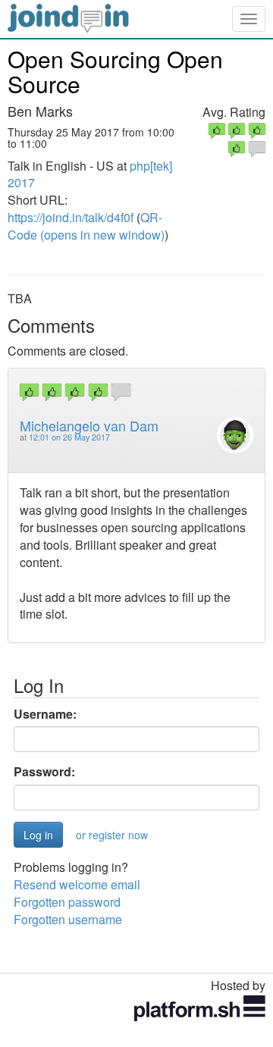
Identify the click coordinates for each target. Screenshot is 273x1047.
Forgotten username (68, 919)
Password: (44, 771)
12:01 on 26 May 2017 (69, 437)
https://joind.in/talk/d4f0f (70, 217)
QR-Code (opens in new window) (86, 225)
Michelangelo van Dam (89, 425)
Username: (45, 714)
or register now (112, 834)
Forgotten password (67, 902)
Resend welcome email (77, 884)
